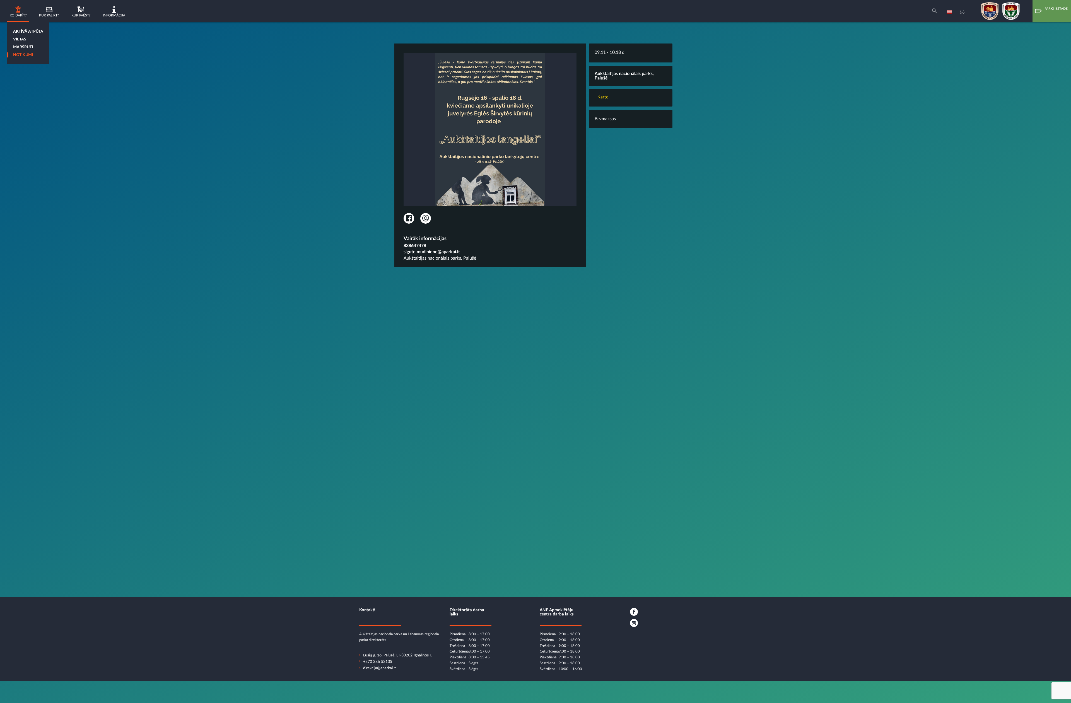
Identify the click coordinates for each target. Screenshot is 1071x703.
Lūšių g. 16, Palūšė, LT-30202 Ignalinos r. (397, 655)
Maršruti (23, 47)
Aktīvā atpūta (28, 31)
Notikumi (23, 55)
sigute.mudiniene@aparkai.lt (432, 252)
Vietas (19, 39)
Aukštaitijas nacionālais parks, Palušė (440, 258)
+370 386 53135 (377, 662)
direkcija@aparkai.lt (379, 668)
